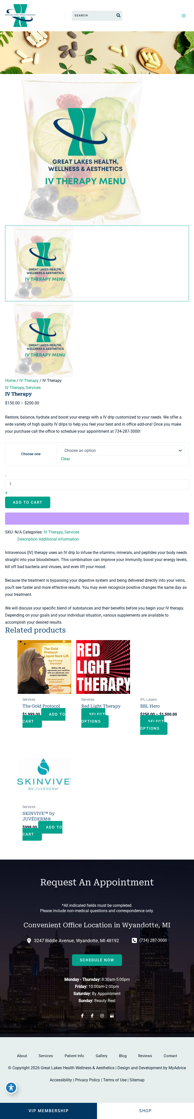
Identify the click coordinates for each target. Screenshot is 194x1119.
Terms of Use (115, 1080)
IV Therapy (29, 380)
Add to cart (27, 502)
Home (10, 380)
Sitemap (137, 1080)
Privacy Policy (87, 1080)
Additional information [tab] (59, 539)
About (22, 1056)
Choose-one (31, 454)
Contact (170, 1056)
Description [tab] (27, 539)
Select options (93, 718)
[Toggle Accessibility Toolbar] (11, 1088)
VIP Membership (49, 1110)
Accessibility (61, 1080)
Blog (123, 1056)
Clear (65, 458)
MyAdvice (177, 1067)
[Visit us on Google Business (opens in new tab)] (111, 1015)
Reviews (145, 1056)
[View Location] (30, 940)
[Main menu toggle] (183, 15)
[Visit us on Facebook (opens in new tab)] (82, 1015)
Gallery (101, 1056)
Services (33, 387)
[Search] (118, 16)
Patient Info (74, 1056)
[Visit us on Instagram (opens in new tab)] (102, 1015)
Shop (145, 1110)
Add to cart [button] (43, 718)
